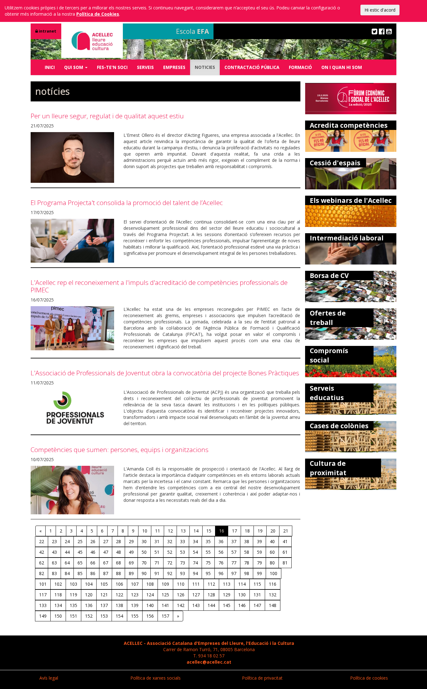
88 (118, 573)
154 (119, 616)
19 (260, 531)
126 (180, 595)
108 (150, 584)
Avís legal (48, 678)
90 (144, 573)
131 (257, 595)
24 (67, 541)
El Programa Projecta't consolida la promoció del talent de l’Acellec (127, 202)
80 (272, 563)
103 (73, 584)
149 (43, 616)
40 (272, 541)
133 (43, 605)
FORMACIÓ (300, 67)
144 (211, 605)
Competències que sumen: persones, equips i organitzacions (119, 449)
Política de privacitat (262, 678)
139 (134, 605)
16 (221, 531)
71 (156, 563)
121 (104, 595)
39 (259, 541)
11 (157, 531)
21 (285, 531)
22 (41, 541)
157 (165, 616)
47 (105, 552)
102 (58, 584)
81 (285, 563)
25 (80, 541)
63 (54, 563)
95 (208, 573)
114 (242, 584)
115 (257, 584)
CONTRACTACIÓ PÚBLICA (251, 67)
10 (144, 531)
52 (169, 552)
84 (67, 573)
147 (257, 605)
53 (182, 552)
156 (150, 616)
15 (208, 531)
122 (119, 595)
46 (92, 552)
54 (195, 552)
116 (272, 584)
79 (259, 563)
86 (92, 573)
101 (43, 584)
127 (196, 595)
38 (246, 541)
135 (73, 605)
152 (89, 616)
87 (105, 573)
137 (104, 605)
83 (54, 573)
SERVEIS (145, 67)
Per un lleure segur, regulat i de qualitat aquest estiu (107, 115)
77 (233, 563)
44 (67, 552)
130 (242, 595)
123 (134, 595)
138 (119, 605)
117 (43, 595)
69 (131, 563)
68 (118, 563)
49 (131, 552)
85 (80, 573)
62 (41, 563)
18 (247, 531)
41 (285, 541)
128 (211, 595)
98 (246, 573)
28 (118, 541)
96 (221, 573)
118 (58, 595)
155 (134, 616)
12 (170, 531)
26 (92, 541)
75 (208, 563)
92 (169, 573)
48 (118, 552)
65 (80, 563)
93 (182, 573)
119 (73, 595)
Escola (192, 31)
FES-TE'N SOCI (112, 67)
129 (226, 595)
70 (144, 563)
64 (67, 563)
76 (221, 563)
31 (156, 541)
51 (156, 552)
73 (182, 563)
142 (180, 605)
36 (221, 541)
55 (208, 552)
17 (234, 531)
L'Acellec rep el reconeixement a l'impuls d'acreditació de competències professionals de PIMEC (159, 286)
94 (195, 573)
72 (169, 563)
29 (131, 541)
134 (58, 605)
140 (150, 605)
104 (89, 584)
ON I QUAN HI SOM (341, 67)
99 (259, 573)
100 (273, 573)
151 (73, 616)
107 (134, 584)
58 (246, 552)
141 (165, 605)
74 (195, 563)
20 (272, 531)
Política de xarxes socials (155, 678)
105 (104, 584)
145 (226, 605)
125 (165, 595)
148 (272, 605)
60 (272, 552)
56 (221, 552)
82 (41, 573)
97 (233, 573)
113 (226, 584)
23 (54, 541)
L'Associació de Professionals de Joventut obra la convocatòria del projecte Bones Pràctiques (165, 372)
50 (144, 552)
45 (80, 552)
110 (180, 584)
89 (131, 573)
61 (285, 552)
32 (169, 541)
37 (233, 541)
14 (195, 531)
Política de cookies (369, 678)
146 (242, 605)
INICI (50, 67)
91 (156, 573)
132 (272, 595)
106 (119, 584)
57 (233, 552)
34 (195, 541)
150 (58, 616)
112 (211, 584)
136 (89, 605)
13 (183, 531)
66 (92, 563)
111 (196, 584)
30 (144, 541)
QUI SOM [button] (74, 67)
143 (196, 605)
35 (208, 541)
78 (246, 563)
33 (182, 541)
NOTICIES (205, 67)
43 (54, 552)
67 (105, 563)
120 (89, 595)
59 (259, 552)
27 (105, 541)
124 (150, 595)
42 (41, 552)
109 (165, 584)
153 (104, 616)
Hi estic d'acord (379, 10)
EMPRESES (174, 67)
